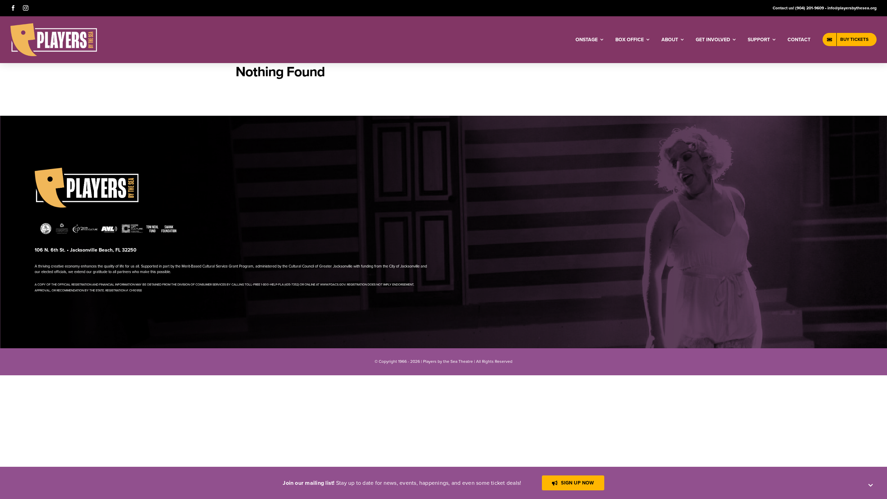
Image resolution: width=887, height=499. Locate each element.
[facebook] (13, 8)
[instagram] (25, 8)
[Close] (870, 485)
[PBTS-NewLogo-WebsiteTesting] (53, 26)
